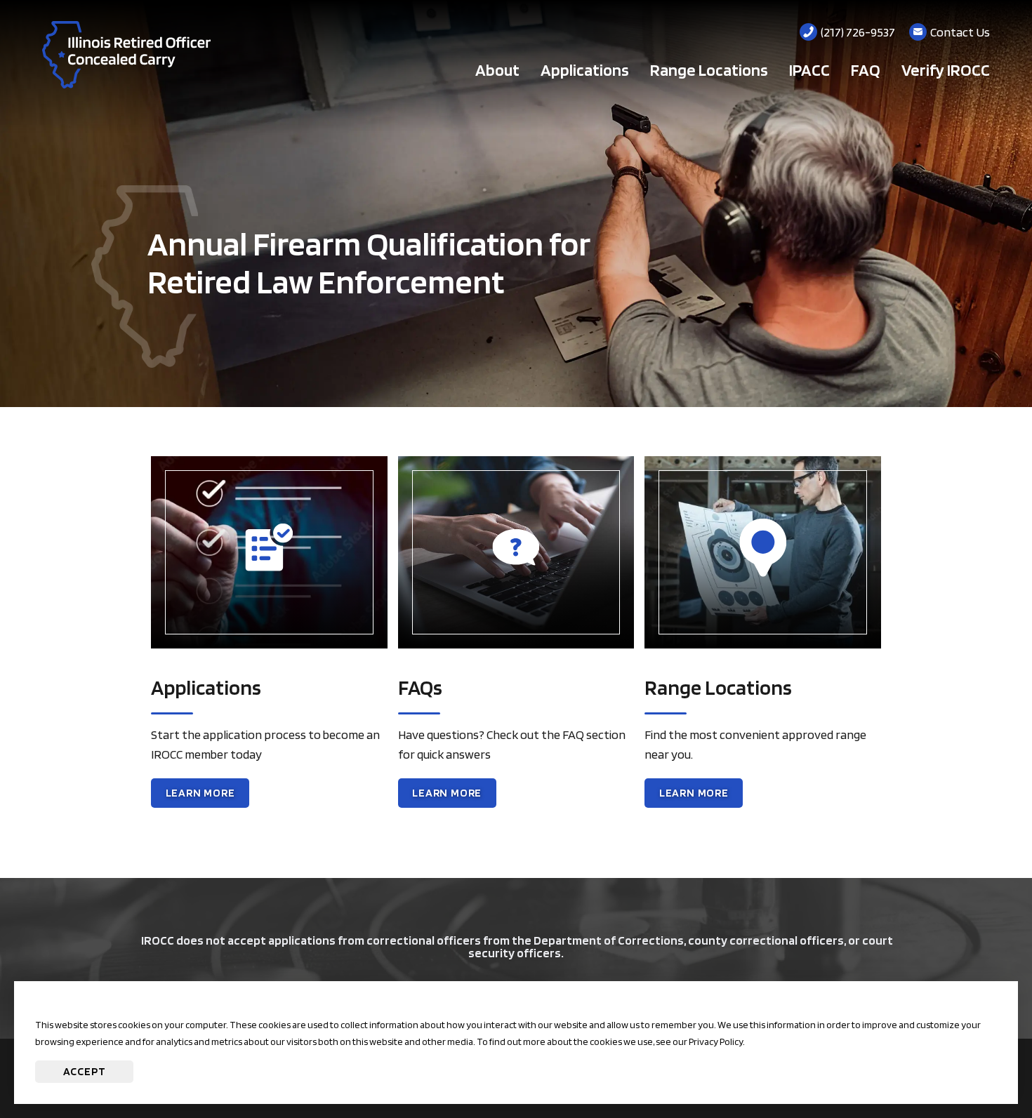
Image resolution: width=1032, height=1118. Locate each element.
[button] (979, 1065)
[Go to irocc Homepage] (126, 54)
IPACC (809, 70)
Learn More (207, 797)
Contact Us (960, 32)
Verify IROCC (945, 70)
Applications (585, 70)
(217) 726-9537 (858, 32)
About (497, 70)
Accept (84, 1071)
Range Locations (709, 70)
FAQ (865, 70)
